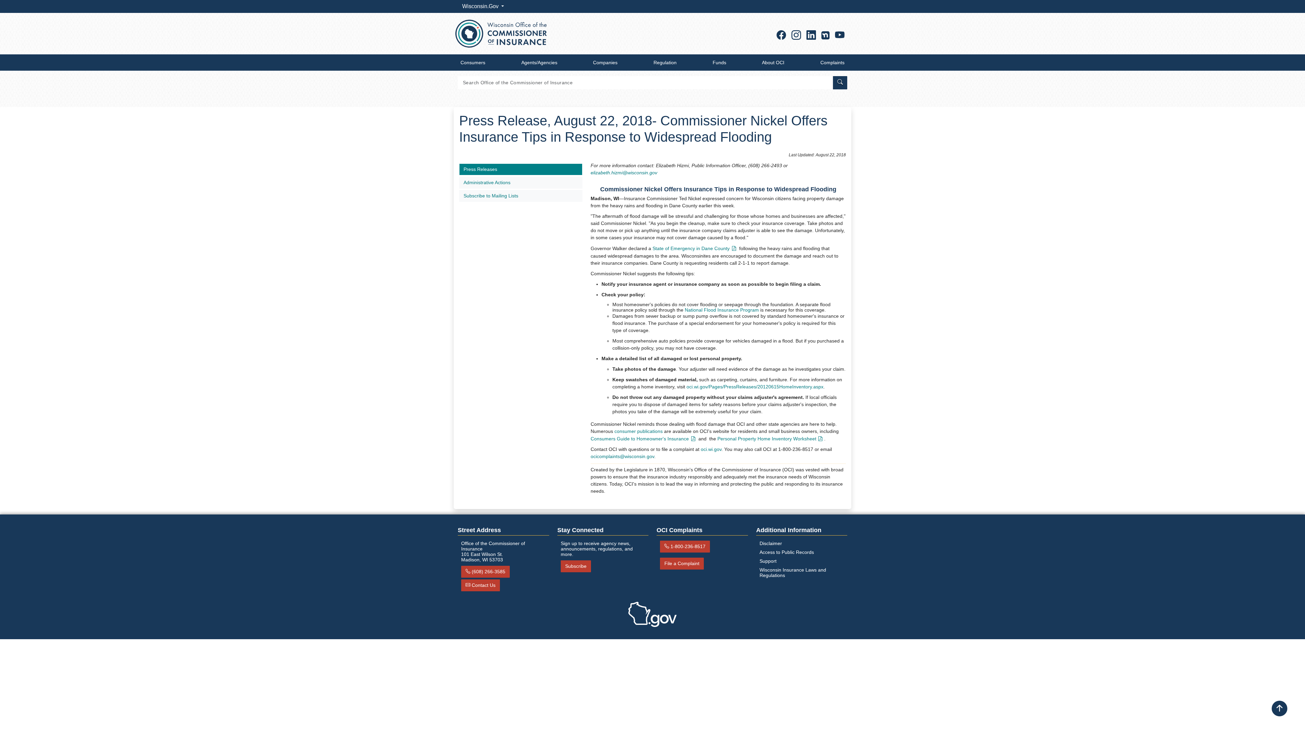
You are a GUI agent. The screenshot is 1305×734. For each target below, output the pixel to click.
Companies (605, 62)
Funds (719, 62)
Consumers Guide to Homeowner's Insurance (640, 438)
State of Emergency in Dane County (691, 248)
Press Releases (480, 169)
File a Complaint (681, 563)
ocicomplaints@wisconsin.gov (622, 456)
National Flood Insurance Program (722, 310)
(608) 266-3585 (488, 571)
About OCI (773, 62)
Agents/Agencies (539, 62)
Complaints (832, 62)
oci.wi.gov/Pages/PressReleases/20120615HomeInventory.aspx (754, 386)
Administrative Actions (487, 182)
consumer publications (638, 431)
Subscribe (576, 566)
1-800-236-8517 (688, 546)
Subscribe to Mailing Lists (491, 195)
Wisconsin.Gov (481, 6)
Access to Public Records (787, 552)
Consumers (472, 62)
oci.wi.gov (711, 449)
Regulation (665, 62)
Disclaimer (771, 543)
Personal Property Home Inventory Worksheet (766, 438)
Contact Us (483, 585)
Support (768, 561)
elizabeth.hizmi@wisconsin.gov (624, 172)
